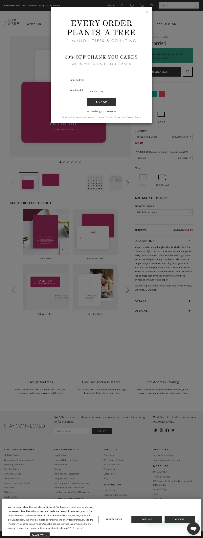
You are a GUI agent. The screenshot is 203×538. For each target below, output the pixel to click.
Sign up (101, 101)
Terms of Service (113, 116)
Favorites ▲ (39, 535)
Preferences (114, 519)
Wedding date (77, 89)
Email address (77, 79)
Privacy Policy (134, 116)
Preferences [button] (75, 527)
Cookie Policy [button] (83, 523)
